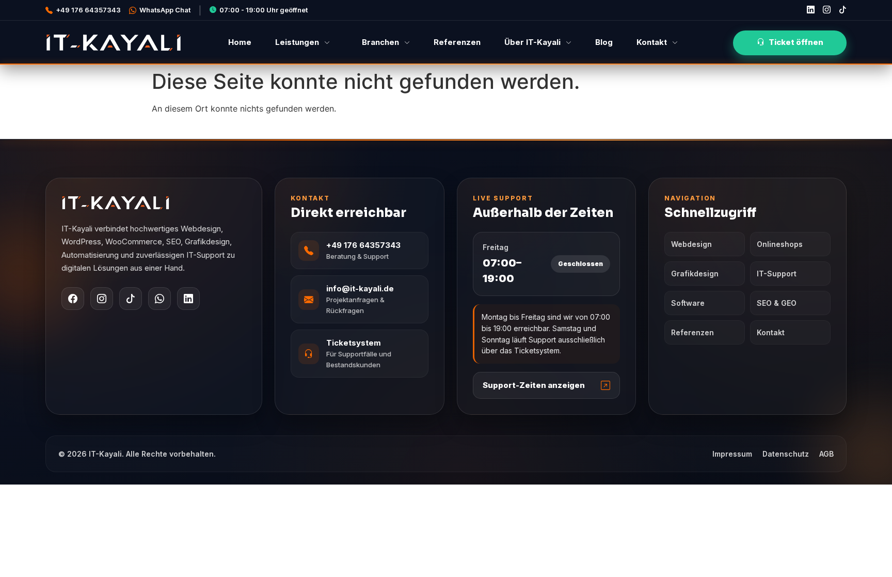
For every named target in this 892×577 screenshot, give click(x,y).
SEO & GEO (777, 303)
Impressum (732, 453)
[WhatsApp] (159, 298)
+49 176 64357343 (88, 10)
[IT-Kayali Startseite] (153, 203)
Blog (604, 42)
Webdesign (691, 244)
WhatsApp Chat (164, 10)
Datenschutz (785, 453)
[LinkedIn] (188, 298)
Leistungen (297, 42)
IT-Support (777, 273)
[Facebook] (72, 298)
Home (239, 42)
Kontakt (651, 42)
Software (688, 303)
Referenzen (457, 42)
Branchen (380, 42)
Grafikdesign (695, 273)
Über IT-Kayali (532, 42)
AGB (826, 453)
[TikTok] (130, 298)
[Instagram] (101, 298)
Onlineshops (780, 244)
